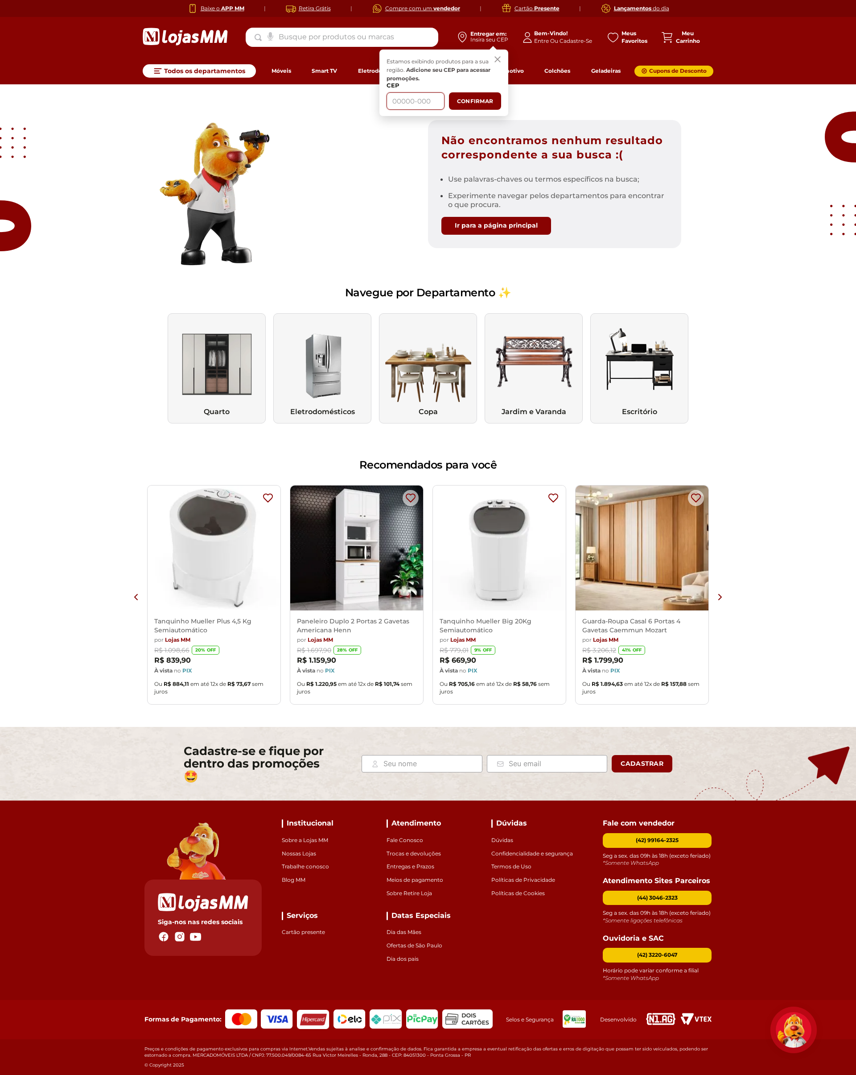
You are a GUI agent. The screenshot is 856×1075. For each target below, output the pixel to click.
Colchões (557, 70)
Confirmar (475, 101)
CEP (393, 85)
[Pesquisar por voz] (270, 35)
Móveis (281, 70)
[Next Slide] (720, 597)
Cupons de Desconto (678, 70)
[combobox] (342, 37)
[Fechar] (497, 60)
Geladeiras (606, 70)
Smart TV (324, 70)
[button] (657, 898)
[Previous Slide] (136, 597)
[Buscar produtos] (260, 37)
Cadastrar (642, 764)
